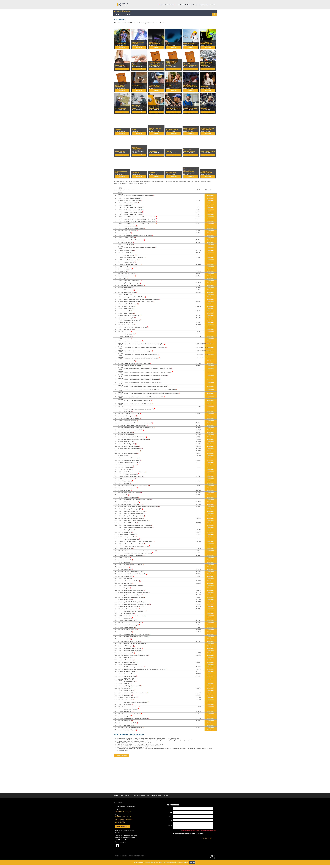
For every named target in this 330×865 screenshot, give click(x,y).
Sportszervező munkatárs (131, 608)
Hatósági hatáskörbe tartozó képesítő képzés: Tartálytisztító (141, 379)
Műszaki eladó (128, 532)
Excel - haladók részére (131, 304)
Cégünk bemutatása (121, 755)
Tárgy (170, 820)
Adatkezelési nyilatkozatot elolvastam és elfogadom (177, 833)
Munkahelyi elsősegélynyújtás (133, 509)
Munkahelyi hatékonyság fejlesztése (134, 511)
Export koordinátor (129, 306)
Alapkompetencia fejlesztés (132, 198)
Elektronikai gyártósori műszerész (134, 285)
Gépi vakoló (127, 338)
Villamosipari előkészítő (131, 709)
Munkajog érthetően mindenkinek (134, 513)
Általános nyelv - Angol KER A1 (133, 207)
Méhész (126, 495)
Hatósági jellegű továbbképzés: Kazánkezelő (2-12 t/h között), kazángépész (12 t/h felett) (150, 389)
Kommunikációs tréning (131, 474)
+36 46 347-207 (119, 821)
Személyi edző (128, 632)
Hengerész (127, 406)
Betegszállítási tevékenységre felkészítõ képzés (138, 235)
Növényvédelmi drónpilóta (131, 539)
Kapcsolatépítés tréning (131, 458)
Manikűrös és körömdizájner (132, 492)
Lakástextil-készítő (129, 478)
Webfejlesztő (127, 720)
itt (161, 862)
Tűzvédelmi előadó (129, 673)
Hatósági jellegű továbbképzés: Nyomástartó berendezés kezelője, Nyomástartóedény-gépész (151, 393)
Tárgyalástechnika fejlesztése (132, 650)
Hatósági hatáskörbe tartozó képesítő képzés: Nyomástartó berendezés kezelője (147, 368)
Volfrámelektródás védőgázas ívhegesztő (136, 718)
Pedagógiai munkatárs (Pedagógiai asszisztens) (138, 553)
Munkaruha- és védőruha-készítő (133, 518)
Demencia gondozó (129, 273)
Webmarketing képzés (130, 723)
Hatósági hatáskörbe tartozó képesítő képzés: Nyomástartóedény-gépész (145, 375)
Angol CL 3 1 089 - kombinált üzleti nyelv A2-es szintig (140, 219)
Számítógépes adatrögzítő (131, 625)
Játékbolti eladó (128, 441)
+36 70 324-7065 (120, 822)
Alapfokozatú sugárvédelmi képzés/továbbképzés (138, 195)
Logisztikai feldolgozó (130, 488)
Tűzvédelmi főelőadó (130, 676)
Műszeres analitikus (130, 534)
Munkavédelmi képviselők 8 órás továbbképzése (138, 527)
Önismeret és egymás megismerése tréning (136, 546)
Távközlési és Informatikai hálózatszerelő (136, 655)
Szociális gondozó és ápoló (132, 641)
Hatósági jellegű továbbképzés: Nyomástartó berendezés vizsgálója (144, 396)
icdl (196, 4)
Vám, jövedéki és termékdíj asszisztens (135, 692)
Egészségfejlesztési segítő (132, 283)
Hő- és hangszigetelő (130, 416)
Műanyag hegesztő (129, 530)
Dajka (125, 271)
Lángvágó (127, 483)
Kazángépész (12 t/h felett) (132, 460)
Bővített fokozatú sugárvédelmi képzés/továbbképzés (139, 247)
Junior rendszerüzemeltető (132, 451)
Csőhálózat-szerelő (129, 266)
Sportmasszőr (128, 599)
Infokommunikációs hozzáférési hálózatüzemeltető (139, 427)
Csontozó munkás (129, 262)
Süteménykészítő (129, 613)
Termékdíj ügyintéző (130, 662)
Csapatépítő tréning (130, 255)
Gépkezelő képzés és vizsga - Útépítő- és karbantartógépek (141, 358)
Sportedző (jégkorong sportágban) (134, 590)
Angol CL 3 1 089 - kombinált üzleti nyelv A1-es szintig (140, 216)
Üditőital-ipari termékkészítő (132, 686)
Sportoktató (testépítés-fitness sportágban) (137, 604)
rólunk (184, 4)
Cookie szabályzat (120, 842)
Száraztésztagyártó (129, 627)
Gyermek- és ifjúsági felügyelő (133, 365)
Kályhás (126, 455)
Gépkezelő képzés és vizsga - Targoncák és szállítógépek (141, 354)
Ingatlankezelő (128, 432)
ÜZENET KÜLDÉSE (205, 838)
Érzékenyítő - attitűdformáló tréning (134, 297)
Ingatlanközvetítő (129, 434)
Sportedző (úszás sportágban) (133, 595)
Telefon (170, 816)
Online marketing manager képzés (134, 543)
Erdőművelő (127, 294)
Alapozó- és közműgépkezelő (132, 200)
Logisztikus (127, 490)
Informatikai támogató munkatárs (133, 430)
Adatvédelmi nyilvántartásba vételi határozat (124, 831)
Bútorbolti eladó (128, 250)
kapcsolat (212, 4)
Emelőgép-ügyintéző (130, 292)
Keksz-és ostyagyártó (130, 464)
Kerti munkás (128, 469)
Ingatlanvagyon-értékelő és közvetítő (135, 437)
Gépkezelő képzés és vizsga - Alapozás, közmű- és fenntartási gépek (144, 344)
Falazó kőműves (128, 313)
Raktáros (126, 567)
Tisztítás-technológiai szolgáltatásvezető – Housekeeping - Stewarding (145, 669)
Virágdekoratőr (128, 711)
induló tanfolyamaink (139, 795)
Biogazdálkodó (128, 242)
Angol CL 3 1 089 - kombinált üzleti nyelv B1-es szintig (140, 221)
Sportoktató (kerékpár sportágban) (134, 601)
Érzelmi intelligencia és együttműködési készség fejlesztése (141, 299)
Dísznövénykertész (129, 276)
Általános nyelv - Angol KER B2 (133, 214)
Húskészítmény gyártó (130, 420)
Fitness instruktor (129, 324)
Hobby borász (128, 411)
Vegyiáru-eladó (128, 699)
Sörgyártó (127, 588)
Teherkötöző (127, 657)
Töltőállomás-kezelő (130, 671)
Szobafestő (127, 639)
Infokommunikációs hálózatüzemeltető (135, 425)
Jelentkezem (210, 195)
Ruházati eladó (128, 576)
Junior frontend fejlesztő (131, 446)
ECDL (125, 278)
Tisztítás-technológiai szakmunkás (134, 667)
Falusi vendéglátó (129, 317)
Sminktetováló (128, 583)
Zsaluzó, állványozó (130, 730)
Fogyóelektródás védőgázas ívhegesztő (135, 327)
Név (171, 808)
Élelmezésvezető (129, 287)
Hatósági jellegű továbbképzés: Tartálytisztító (137, 400)
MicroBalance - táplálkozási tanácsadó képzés (137, 499)
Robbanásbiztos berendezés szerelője (135, 574)
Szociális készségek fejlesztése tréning (135, 643)
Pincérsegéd (127, 562)
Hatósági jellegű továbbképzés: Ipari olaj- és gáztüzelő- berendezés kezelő (146, 386)
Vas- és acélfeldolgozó (130, 697)
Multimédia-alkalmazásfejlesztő (133, 504)
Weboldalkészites (129, 725)
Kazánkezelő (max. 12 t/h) (131, 462)
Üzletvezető (127, 688)
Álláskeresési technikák (131, 202)
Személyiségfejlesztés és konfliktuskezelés (136, 634)
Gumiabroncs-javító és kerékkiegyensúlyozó (137, 363)
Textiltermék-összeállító (131, 664)
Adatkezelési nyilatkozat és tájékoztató (126, 835)
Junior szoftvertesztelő (130, 453)
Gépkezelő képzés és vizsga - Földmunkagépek (138, 351)
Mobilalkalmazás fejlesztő (131, 502)
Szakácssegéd (128, 618)
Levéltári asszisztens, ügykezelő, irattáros (136, 485)
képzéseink (190, 4)
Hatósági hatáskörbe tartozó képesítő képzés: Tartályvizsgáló (142, 382)
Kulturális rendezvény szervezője (133, 476)
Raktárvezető (128, 569)
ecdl (148, 795)
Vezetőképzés (128, 704)
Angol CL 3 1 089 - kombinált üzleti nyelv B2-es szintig (140, 223)
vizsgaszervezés (203, 4)
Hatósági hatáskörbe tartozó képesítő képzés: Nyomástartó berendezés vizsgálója (148, 372)
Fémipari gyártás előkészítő (132, 320)
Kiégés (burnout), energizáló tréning (134, 471)
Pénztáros (127, 557)
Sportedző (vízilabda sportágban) (134, 597)
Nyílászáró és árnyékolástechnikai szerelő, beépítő (139, 541)
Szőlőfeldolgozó (128, 646)
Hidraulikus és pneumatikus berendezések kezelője (139, 409)
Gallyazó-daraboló (129, 334)
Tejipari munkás (128, 660)
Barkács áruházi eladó (130, 230)
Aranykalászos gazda (130, 226)
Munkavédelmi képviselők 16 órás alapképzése (137, 525)
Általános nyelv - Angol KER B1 (133, 212)
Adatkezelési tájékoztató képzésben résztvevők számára (125, 838)
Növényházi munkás (130, 536)
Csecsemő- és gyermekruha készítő (134, 257)
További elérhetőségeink (123, 826)
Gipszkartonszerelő (129, 361)
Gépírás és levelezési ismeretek (133, 341)
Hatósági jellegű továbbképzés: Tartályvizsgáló (138, 404)
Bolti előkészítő (128, 244)
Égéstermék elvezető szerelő (132, 280)
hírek (179, 4)
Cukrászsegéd (128, 269)
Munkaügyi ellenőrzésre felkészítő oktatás (136, 520)
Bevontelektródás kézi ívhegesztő (134, 240)
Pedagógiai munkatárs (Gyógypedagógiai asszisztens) (140, 550)
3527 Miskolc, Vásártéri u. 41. (123, 817)
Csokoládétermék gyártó (131, 259)
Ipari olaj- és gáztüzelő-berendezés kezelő (136, 439)
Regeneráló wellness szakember (133, 571)
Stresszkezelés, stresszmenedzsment (135, 611)
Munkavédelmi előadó (130, 523)
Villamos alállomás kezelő (131, 706)
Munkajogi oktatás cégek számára (134, 516)
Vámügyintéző (128, 695)
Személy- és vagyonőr (130, 629)
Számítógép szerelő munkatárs (133, 622)
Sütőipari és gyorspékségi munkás (134, 615)
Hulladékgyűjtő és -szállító (132, 418)
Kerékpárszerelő (128, 467)
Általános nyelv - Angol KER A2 (133, 209)
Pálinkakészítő (128, 548)
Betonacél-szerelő (129, 237)
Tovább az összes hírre (122, 14)
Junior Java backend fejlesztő (133, 448)
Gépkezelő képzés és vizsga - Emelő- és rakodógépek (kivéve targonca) (145, 347)
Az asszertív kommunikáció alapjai (134, 228)
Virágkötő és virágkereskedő (132, 713)
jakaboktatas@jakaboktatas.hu (123, 819)
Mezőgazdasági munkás (131, 497)
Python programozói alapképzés (133, 564)
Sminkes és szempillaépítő (131, 581)
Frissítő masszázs (129, 329)
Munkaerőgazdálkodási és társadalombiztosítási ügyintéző (141, 506)
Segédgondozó (128, 578)
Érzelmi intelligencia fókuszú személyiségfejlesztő (138, 301)
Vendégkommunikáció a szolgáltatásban (136, 702)
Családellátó (127, 252)
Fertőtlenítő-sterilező (130, 322)
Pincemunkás (128, 560)
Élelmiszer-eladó (129, 290)
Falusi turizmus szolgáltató (132, 315)
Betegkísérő (127, 233)
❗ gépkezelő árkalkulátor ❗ (167, 4)
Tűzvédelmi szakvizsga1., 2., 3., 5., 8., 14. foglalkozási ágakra (130, 680)
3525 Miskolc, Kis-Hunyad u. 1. (124, 811)
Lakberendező (128, 481)
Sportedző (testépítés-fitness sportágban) (136, 592)
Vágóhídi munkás (129, 690)
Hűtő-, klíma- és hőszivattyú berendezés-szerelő (138, 423)
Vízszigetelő (127, 716)
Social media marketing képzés (133, 585)
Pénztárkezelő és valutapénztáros (134, 555)
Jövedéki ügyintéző (129, 444)
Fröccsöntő (127, 331)
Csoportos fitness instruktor (132, 264)
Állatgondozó (128, 205)
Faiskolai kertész (129, 308)
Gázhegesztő (128, 336)
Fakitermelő (127, 311)
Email (170, 812)
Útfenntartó (127, 683)
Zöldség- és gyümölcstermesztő (133, 727)
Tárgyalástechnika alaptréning (133, 648)
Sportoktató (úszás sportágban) (133, 606)
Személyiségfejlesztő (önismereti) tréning (136, 636)
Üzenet (170, 825)
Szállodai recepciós (129, 620)
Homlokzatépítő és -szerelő (132, 413)
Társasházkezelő (129, 653)
